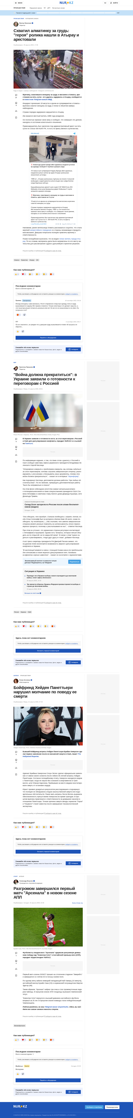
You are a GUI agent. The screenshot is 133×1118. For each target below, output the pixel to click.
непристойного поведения (40, 230)
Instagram (74, 349)
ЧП (45, 8)
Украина (23, 612)
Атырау (32, 260)
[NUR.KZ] (66, 2)
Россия (16, 612)
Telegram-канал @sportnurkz (56, 1007)
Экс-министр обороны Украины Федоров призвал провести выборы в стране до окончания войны (53, 585)
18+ (37, 260)
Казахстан (24, 260)
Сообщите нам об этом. (52, 251)
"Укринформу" (73, 476)
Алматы (16, 260)
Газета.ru (29, 443)
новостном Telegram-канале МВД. (38, 99)
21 (18, 626)
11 (33, 626)
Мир (15, 362)
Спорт (16, 876)
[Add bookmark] (16, 117)
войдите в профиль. (71, 294)
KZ (105, 3)
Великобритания (19, 1025)
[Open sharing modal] (16, 110)
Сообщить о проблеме (94, 1107)
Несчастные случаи (58, 8)
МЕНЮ (20, 3)
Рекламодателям (112, 1107)
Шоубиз (16, 675)
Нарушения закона (36, 8)
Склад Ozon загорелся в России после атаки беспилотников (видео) (52, 505)
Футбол (21, 876)
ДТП (49, 8)
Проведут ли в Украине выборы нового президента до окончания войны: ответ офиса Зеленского (51, 577)
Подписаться (74, 562)
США (29, 612)
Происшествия (19, 8)
